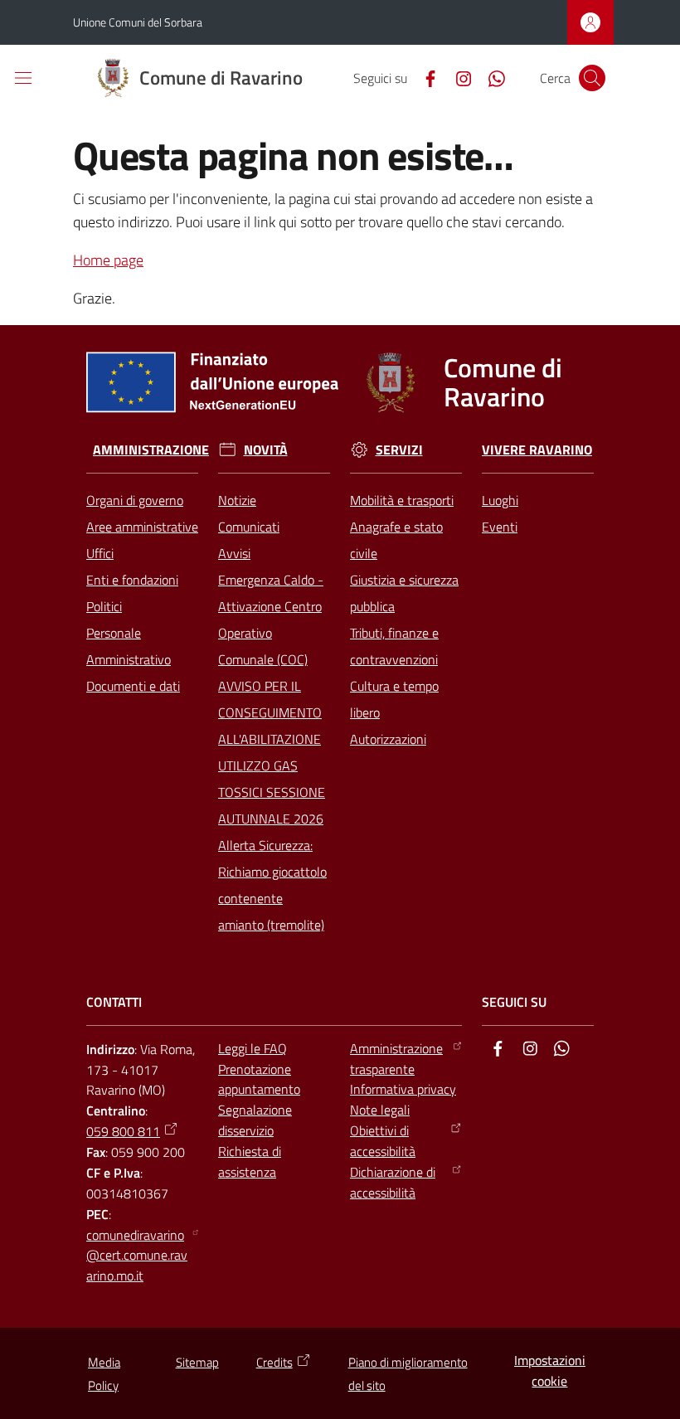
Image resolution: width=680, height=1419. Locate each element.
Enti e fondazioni (132, 580)
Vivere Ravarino (537, 449)
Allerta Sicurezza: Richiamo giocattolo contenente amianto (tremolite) (272, 885)
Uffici (100, 553)
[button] (592, 78)
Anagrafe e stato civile (396, 540)
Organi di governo (134, 500)
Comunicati (248, 527)
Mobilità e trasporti (402, 500)
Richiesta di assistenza (249, 1161)
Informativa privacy (403, 1089)
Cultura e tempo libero (394, 699)
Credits (274, 1362)
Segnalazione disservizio (255, 1120)
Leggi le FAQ (252, 1048)
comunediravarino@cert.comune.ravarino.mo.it (136, 1255)
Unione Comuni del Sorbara (137, 22)
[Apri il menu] (23, 78)
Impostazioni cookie (549, 1370)
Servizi (399, 449)
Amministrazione (151, 449)
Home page (108, 260)
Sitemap (197, 1362)
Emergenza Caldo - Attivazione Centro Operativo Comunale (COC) (270, 619)
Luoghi (500, 500)
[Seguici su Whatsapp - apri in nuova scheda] (490, 77)
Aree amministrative (142, 527)
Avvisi (234, 553)
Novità (266, 449)
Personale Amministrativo (128, 646)
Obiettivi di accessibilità (382, 1140)
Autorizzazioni (388, 739)
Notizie (237, 500)
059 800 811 (123, 1131)
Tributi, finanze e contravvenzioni (394, 646)
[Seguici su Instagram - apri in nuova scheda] (457, 77)
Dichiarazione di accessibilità (392, 1182)
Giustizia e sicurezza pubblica (404, 593)
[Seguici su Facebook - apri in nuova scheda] (423, 77)
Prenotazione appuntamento (259, 1079)
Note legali (380, 1110)
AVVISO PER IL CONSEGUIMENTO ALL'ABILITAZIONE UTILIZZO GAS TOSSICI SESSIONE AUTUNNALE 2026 (271, 752)
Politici (104, 606)
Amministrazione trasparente (396, 1058)
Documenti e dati (133, 686)
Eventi (499, 527)
